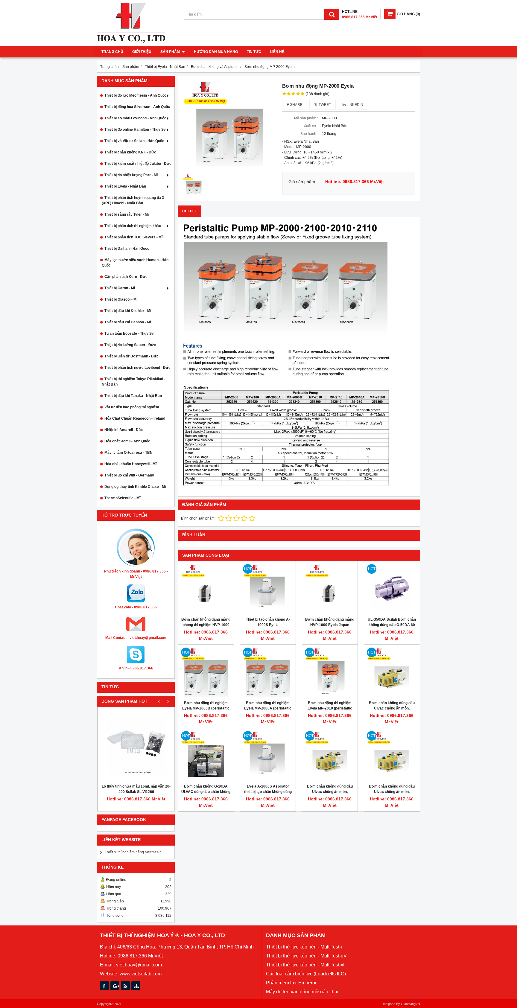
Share (295, 105)
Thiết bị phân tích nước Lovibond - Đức (137, 368)
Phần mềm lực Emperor (291, 982)
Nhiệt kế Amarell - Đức (123, 430)
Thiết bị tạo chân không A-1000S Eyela (268, 622)
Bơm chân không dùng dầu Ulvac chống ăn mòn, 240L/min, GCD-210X (330, 791)
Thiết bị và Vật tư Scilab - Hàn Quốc (134, 141)
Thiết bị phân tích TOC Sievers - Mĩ (133, 237)
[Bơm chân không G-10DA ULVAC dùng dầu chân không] (206, 756)
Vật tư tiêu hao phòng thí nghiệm (131, 407)
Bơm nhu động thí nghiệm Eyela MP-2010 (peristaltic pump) (330, 708)
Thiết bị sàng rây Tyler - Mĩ (126, 214)
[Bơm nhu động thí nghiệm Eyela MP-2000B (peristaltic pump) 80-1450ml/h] (206, 672)
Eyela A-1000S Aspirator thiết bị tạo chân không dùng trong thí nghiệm (268, 791)
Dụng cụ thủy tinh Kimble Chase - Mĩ (135, 487)
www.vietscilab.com (141, 973)
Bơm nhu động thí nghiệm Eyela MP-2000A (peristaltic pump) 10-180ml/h (267, 708)
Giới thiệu (141, 52)
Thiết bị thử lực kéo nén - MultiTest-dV (306, 955)
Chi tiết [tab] (189, 211)
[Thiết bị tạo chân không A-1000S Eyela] (268, 589)
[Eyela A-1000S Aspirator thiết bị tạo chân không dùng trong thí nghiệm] (268, 756)
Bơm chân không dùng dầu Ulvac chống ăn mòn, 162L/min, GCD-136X (392, 791)
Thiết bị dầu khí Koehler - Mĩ (127, 311)
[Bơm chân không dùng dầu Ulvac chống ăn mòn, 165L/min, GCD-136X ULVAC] (391, 672)
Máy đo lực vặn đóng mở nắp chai (302, 991)
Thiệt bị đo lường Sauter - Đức (130, 345)
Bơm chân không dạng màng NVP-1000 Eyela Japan (329, 622)
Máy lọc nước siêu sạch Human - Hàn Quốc (135, 262)
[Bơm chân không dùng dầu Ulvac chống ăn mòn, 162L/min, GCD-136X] (391, 756)
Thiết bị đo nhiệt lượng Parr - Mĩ (131, 175)
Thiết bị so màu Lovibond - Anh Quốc (135, 118)
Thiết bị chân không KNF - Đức (130, 152)
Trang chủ (112, 52)
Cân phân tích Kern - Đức (126, 277)
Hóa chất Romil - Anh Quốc (127, 441)
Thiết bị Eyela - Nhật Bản (125, 186)
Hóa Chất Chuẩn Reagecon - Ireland (134, 418)
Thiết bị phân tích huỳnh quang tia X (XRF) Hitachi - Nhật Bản (133, 200)
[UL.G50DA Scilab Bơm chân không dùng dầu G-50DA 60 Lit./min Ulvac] (391, 589)
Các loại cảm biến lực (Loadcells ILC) (306, 973)
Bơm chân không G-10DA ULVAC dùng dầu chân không (205, 789)
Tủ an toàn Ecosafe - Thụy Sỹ (129, 333)
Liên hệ (277, 52)
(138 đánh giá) (317, 94)
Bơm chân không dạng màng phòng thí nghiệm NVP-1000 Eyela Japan (205, 624)
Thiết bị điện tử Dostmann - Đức (131, 356)
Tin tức (254, 52)
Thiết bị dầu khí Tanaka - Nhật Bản (133, 396)
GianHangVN (410, 1004)
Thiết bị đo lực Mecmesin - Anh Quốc (135, 95)
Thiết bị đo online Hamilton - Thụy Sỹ (135, 129)
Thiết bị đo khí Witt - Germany (129, 475)
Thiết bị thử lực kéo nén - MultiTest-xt (305, 964)
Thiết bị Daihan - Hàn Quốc (126, 248)
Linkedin (354, 105)
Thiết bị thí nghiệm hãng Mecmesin (133, 852)
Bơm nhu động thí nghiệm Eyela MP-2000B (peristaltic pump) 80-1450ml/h (205, 708)
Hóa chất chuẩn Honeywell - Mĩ (130, 464)
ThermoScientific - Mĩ (122, 498)
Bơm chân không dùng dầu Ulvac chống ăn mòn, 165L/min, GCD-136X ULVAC (392, 708)
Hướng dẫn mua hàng (216, 52)
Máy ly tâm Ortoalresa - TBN (128, 452)
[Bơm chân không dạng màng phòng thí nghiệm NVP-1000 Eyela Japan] (206, 589)
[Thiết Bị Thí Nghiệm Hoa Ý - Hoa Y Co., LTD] (131, 41)
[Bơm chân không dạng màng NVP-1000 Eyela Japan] (330, 589)
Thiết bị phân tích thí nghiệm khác (132, 226)
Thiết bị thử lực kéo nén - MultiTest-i (304, 946)
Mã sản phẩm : (306, 118)
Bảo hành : (309, 134)
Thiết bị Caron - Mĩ (119, 288)
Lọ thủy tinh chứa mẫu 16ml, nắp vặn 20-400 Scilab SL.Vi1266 (136, 789)
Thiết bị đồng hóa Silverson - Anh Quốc (137, 107)
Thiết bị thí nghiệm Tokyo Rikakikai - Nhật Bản (133, 381)
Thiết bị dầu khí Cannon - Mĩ (127, 322)
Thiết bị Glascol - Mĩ (120, 299)
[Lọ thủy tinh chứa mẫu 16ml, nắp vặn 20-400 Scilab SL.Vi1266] (136, 745)
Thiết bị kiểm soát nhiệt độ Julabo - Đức (137, 164)
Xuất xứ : (311, 126)
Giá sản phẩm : (302, 181)
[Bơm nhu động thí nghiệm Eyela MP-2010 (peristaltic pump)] (330, 672)
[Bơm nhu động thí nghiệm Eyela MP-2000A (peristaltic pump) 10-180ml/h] (268, 672)
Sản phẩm (170, 52)
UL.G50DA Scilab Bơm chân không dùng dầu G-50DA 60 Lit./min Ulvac (392, 624)
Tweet (324, 105)
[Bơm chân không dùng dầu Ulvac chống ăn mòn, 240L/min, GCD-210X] (330, 756)
